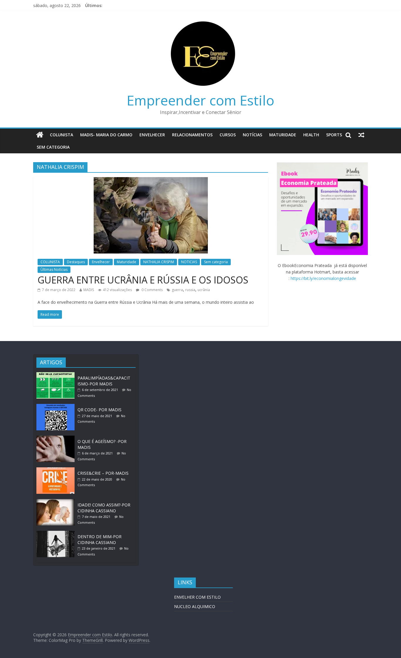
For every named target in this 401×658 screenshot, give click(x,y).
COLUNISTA (61, 134)
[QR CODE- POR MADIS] (56, 406)
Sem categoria (53, 147)
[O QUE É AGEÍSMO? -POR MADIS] (56, 438)
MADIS (88, 289)
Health (311, 134)
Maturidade (282, 134)
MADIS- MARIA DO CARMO (106, 134)
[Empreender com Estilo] (39, 135)
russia (190, 289)
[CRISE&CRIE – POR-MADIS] (56, 470)
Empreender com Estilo (200, 100)
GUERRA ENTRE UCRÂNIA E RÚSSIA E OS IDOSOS (143, 279)
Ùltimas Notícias (54, 269)
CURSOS (228, 134)
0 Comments (152, 289)
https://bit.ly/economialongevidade (323, 278)
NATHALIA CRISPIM (158, 261)
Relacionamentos (192, 134)
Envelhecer (152, 134)
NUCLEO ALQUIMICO (194, 606)
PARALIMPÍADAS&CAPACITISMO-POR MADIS (103, 381)
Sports (334, 134)
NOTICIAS (189, 261)
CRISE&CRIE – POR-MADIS (103, 473)
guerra (177, 289)
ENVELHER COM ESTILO (197, 597)
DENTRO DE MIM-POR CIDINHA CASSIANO (99, 539)
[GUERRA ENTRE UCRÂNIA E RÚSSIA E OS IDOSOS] (151, 180)
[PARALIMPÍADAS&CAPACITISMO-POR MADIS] (56, 375)
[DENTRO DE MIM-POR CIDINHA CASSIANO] (56, 533)
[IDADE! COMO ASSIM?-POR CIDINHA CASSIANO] (56, 502)
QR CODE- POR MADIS (99, 409)
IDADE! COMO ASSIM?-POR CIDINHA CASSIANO (103, 507)
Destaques (76, 261)
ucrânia (204, 289)
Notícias (252, 134)
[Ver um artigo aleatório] (361, 135)
